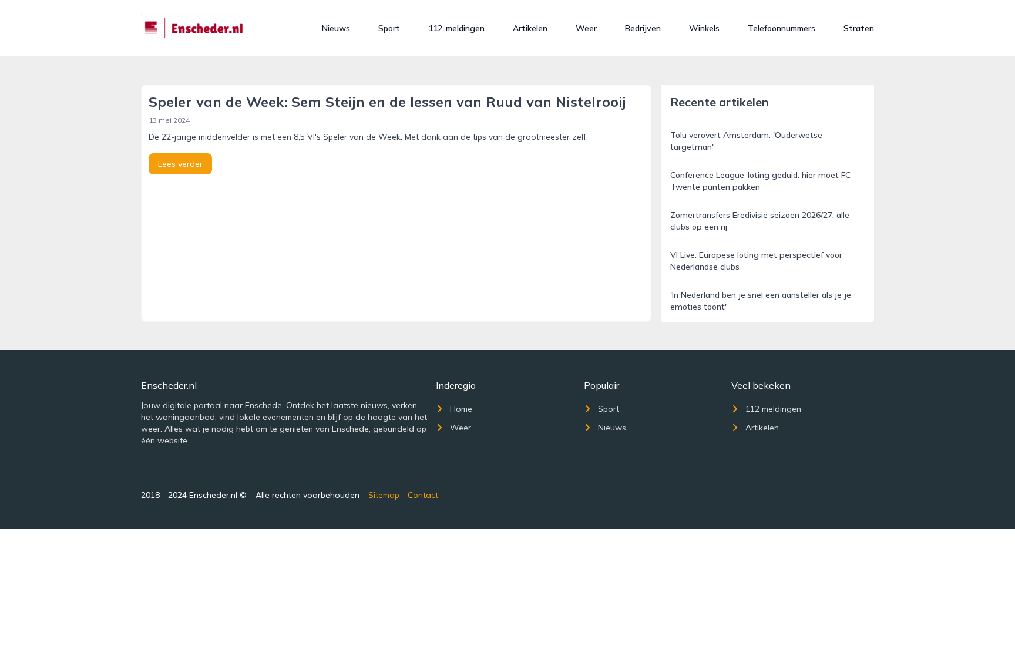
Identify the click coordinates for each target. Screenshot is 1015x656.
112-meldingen (456, 28)
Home (461, 408)
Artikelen (530, 28)
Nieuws (336, 28)
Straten (858, 28)
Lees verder (180, 164)
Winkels (704, 28)
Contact (423, 495)
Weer (586, 28)
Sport (389, 28)
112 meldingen (773, 408)
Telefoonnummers (781, 28)
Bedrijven (643, 28)
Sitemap (383, 495)
